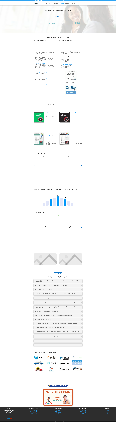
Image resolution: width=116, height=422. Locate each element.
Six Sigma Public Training (82, 411)
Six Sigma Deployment (82, 413)
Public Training (61, 3)
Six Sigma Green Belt (48, 3)
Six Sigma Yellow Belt (58, 412)
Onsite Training (67, 3)
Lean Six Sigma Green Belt (33, 411)
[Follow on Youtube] (11, 418)
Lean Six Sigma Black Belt (33, 410)
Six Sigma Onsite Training (82, 410)
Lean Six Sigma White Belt (33, 413)
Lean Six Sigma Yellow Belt (33, 412)
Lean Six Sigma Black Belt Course (66, 41)
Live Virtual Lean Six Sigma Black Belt (66, 58)
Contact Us (71, 0)
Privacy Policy (107, 413)
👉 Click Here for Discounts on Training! (58, 385)
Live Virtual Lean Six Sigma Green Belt (41, 72)
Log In (74, 0)
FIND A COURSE (58, 16)
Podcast (68, 0)
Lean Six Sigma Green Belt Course (40, 41)
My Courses (77, 0)
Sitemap (107, 412)
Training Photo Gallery (82, 414)
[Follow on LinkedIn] (9, 418)
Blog (65, 0)
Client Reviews (107, 414)
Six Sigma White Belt (58, 413)
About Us (62, 0)
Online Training (73, 3)
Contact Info (9, 408)
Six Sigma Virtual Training (82, 412)
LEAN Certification (33, 414)
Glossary (107, 411)
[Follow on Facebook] (7, 418)
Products (78, 3)
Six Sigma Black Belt (55, 3)
